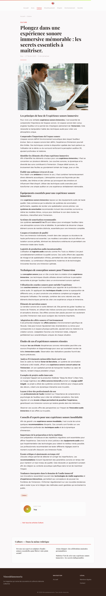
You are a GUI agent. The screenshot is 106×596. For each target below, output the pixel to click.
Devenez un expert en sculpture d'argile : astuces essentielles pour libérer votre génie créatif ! (32, 551)
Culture (39, 8)
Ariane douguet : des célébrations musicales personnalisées (72, 550)
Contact (82, 583)
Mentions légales (85, 579)
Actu (32, 8)
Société (80, 8)
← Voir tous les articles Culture (31, 523)
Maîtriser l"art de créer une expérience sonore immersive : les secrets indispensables (72, 557)
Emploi (59, 8)
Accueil (26, 8)
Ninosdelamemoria (12, 576)
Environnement (70, 8)
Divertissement (49, 8)
